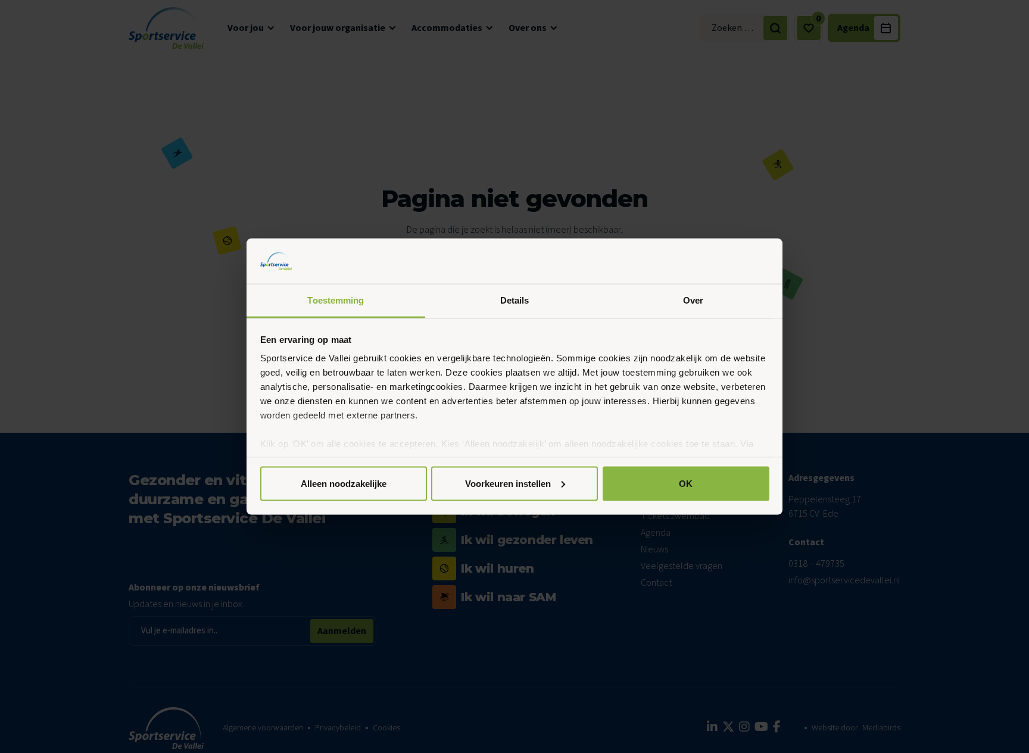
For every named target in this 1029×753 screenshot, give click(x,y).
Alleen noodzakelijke (343, 483)
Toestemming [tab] (335, 300)
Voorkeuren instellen (508, 483)
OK (686, 483)
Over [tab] (693, 300)
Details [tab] (514, 300)
